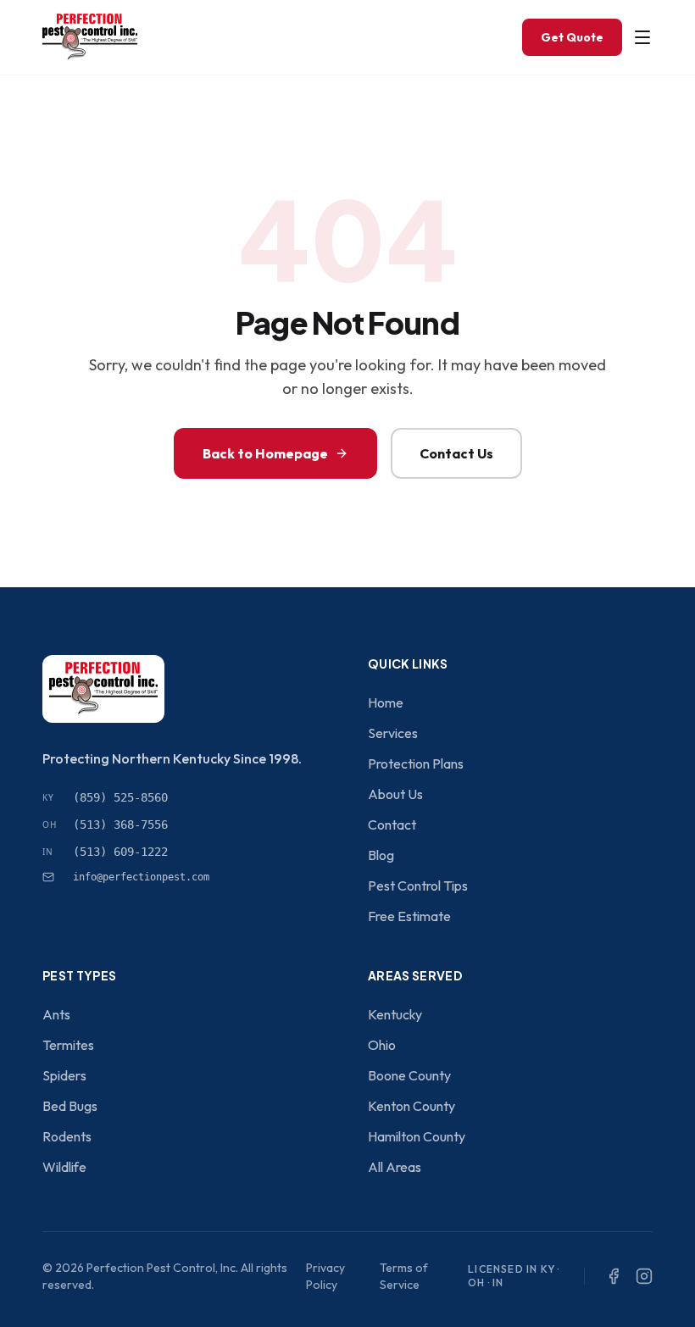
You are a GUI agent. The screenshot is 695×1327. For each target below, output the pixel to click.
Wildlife (64, 1166)
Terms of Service (404, 1276)
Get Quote (572, 37)
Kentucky (395, 1014)
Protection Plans (416, 763)
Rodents (67, 1136)
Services (393, 733)
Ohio (382, 1044)
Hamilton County (416, 1136)
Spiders (64, 1075)
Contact (392, 824)
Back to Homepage (265, 453)
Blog (381, 855)
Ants (56, 1014)
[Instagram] (644, 1276)
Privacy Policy (325, 1276)
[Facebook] (613, 1276)
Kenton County (411, 1105)
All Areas (394, 1166)
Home (385, 702)
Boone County (409, 1075)
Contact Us (456, 453)
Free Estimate (409, 916)
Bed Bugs (69, 1105)
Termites (68, 1044)
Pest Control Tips (418, 885)
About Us (395, 794)
